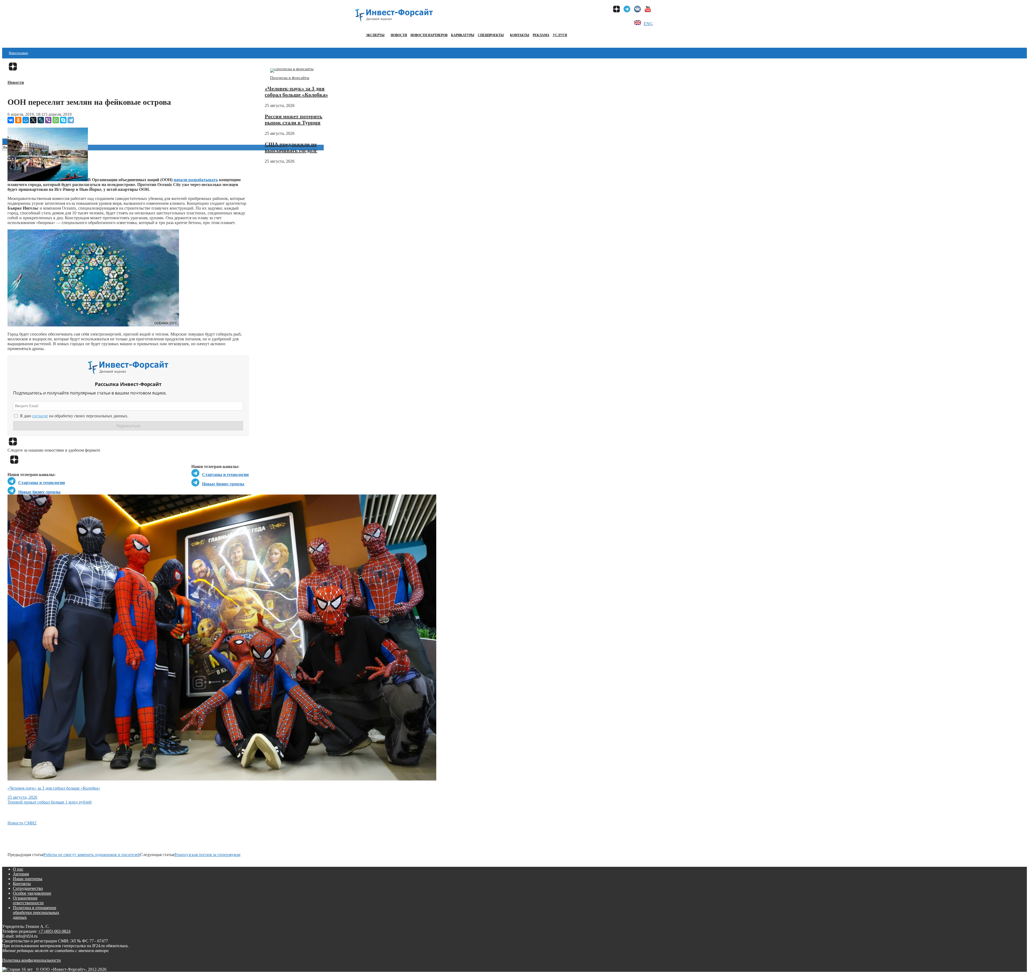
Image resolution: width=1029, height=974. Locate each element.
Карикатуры (462, 35)
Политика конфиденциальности (31, 960)
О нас (18, 869)
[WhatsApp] (56, 120)
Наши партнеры (27, 878)
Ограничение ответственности (28, 900)
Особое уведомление (32, 893)
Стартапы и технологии (225, 474)
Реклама (541, 35)
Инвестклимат (18, 53)
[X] (33, 120)
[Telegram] (71, 120)
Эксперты (375, 35)
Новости (399, 35)
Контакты (519, 35)
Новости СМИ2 (22, 823)
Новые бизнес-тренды (223, 484)
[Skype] (63, 120)
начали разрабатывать (196, 179)
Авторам (21, 874)
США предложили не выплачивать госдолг (291, 147)
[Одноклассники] (18, 120)
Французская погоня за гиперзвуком (207, 854)
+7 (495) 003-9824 (54, 931)
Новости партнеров (429, 35)
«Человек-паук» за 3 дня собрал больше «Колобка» (296, 91)
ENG (648, 23)
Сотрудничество (28, 888)
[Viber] (48, 120)
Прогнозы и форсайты (289, 78)
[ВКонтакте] (11, 120)
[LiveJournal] (41, 120)
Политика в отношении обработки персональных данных (36, 912)
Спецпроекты (491, 35)
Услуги (560, 35)
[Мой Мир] (26, 120)
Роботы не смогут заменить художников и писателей (91, 854)
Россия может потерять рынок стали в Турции (293, 119)
